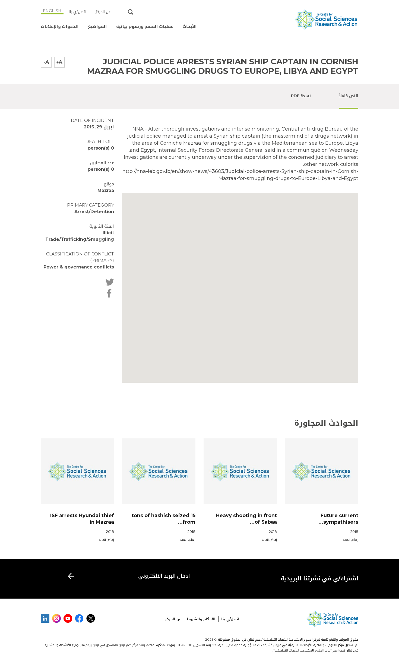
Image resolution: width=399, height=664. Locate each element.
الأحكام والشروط (201, 619)
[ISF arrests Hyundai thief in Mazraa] (77, 471)
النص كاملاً (348, 95)
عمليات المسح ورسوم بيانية (144, 26)
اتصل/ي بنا (77, 11)
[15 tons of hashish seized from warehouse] (158, 471)
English (52, 10)
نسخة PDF (301, 95)
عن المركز (103, 11)
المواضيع (97, 26)
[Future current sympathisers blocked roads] (321, 471)
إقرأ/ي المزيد (350, 540)
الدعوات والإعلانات (60, 26)
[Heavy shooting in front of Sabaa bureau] (240, 471)
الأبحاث (189, 26)
